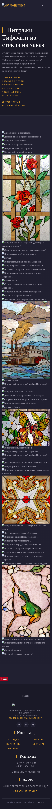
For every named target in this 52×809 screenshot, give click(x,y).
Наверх (26, 696)
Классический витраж (14, 106)
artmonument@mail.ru (26, 772)
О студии (13, 739)
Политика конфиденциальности (26, 718)
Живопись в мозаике (13, 85)
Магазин (13, 748)
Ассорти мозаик (11, 96)
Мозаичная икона (11, 92)
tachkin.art (40, 802)
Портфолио (13, 744)
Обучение (39, 744)
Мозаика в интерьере (13, 81)
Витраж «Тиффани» (11, 102)
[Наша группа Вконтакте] (19, 724)
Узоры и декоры (10, 88)
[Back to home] (14, 5)
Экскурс (39, 739)
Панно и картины (11, 78)
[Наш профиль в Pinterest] (26, 724)
